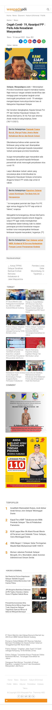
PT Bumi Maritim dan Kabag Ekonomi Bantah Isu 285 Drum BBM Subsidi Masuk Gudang (24, 636)
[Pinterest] (29, 696)
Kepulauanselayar (13, 258)
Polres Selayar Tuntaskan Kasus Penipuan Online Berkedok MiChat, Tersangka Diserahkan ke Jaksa (24, 656)
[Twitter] (26, 696)
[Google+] (22, 696)
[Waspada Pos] (17, 11)
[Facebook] (18, 696)
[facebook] (20, 41)
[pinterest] (39, 41)
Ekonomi (21, 16)
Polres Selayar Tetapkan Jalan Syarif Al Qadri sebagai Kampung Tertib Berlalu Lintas (23, 650)
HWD (43, 692)
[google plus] (30, 41)
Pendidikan (31, 684)
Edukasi (40, 684)
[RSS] (33, 696)
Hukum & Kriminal (32, 16)
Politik (43, 16)
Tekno (25, 688)
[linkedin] (34, 41)
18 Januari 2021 (19, 37)
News (14, 16)
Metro (15, 684)
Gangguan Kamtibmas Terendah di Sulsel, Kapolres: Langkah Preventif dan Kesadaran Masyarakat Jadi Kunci (22, 664)
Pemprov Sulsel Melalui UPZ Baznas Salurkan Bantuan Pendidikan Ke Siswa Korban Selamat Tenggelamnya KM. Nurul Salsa (23, 643)
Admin (15, 45)
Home (9, 16)
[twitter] (25, 41)
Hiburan (22, 684)
